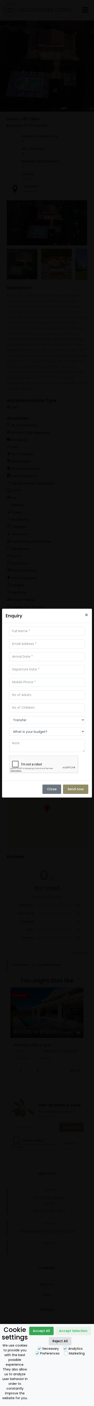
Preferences (50, 1353)
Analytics (75, 1348)
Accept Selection (73, 1331)
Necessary (50, 1348)
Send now (76, 789)
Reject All (60, 1341)
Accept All (41, 1331)
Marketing (77, 1353)
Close (52, 789)
